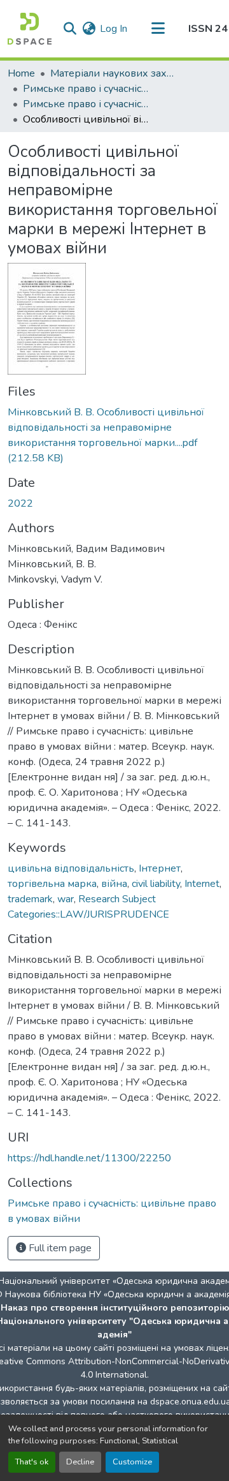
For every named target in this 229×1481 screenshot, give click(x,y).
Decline (80, 1462)
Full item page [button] (59, 1248)
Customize (132, 1462)
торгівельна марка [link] (52, 884)
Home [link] (21, 73)
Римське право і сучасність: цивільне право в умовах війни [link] (86, 104)
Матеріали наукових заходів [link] (113, 73)
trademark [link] (30, 899)
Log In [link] (113, 29)
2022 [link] (20, 503)
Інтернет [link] (160, 868)
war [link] (65, 899)
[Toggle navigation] (158, 29)
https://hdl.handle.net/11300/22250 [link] (89, 1158)
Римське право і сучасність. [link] (86, 89)
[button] (30, 29)
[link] (114, 435)
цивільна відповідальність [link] (71, 868)
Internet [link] (201, 884)
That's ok (31, 1462)
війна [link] (114, 884)
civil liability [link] (156, 884)
